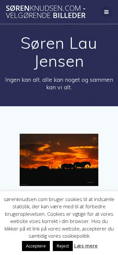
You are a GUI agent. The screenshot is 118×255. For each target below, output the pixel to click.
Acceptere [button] (36, 246)
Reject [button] (63, 246)
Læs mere (86, 245)
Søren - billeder (46, 12)
